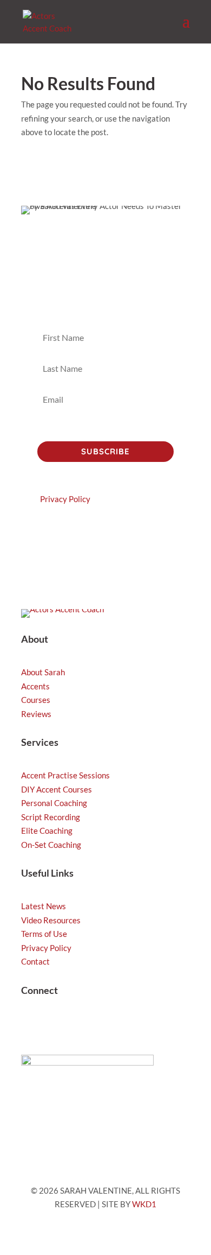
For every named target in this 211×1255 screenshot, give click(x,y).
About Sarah (43, 672)
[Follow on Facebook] (94, 1025)
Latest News (43, 906)
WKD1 (144, 1204)
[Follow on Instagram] (29, 1025)
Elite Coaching (46, 830)
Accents (35, 686)
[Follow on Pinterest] (116, 1025)
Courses (35, 700)
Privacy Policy (65, 499)
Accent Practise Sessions (65, 775)
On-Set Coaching (51, 845)
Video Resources (51, 920)
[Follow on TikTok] (51, 1025)
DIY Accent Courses (56, 789)
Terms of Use (44, 934)
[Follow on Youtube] (73, 1025)
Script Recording (50, 817)
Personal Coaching (54, 803)
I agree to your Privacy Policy (102, 428)
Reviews (36, 714)
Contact (35, 961)
